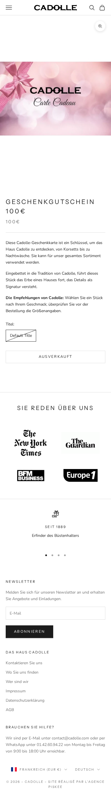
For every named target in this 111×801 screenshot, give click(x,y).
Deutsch (84, 769)
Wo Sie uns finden (22, 672)
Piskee (55, 787)
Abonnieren (29, 631)
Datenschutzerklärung (25, 700)
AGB (10, 709)
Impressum (16, 691)
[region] (55, 527)
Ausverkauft (56, 356)
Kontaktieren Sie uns (24, 663)
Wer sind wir (17, 681)
